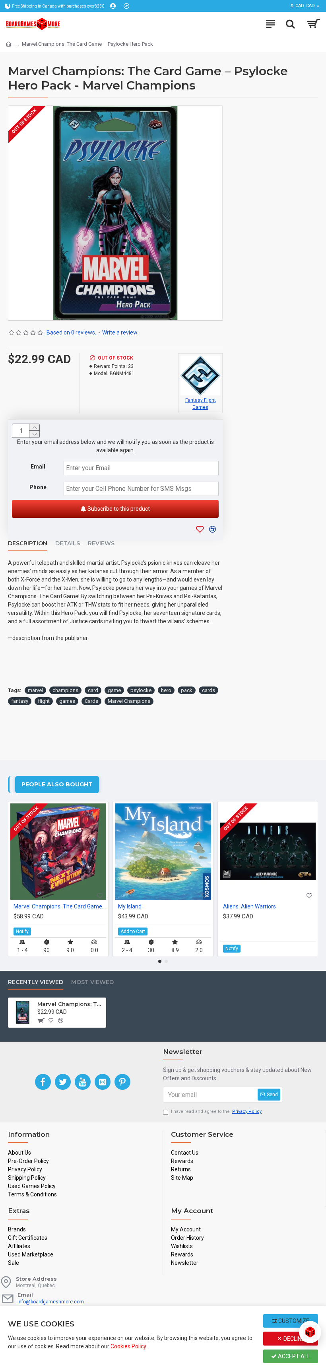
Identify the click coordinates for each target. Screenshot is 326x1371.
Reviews (101, 543)
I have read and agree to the (216, 1111)
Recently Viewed (35, 982)
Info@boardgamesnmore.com (50, 1302)
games (67, 701)
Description (27, 543)
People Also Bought (57, 784)
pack (186, 690)
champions (65, 690)
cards (208, 690)
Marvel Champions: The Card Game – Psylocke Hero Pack (70, 1004)
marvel (35, 690)
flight (44, 701)
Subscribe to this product (118, 509)
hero (166, 690)
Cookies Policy (128, 1346)
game (114, 690)
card (93, 690)
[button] (159, 961)
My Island (130, 906)
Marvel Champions (129, 701)
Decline (293, 1339)
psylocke (140, 690)
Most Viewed (92, 982)
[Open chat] (310, 1332)
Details (67, 543)
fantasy (19, 701)
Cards (91, 701)
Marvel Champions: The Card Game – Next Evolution (60, 906)
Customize (293, 1321)
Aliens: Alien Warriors (249, 906)
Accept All (293, 1356)
